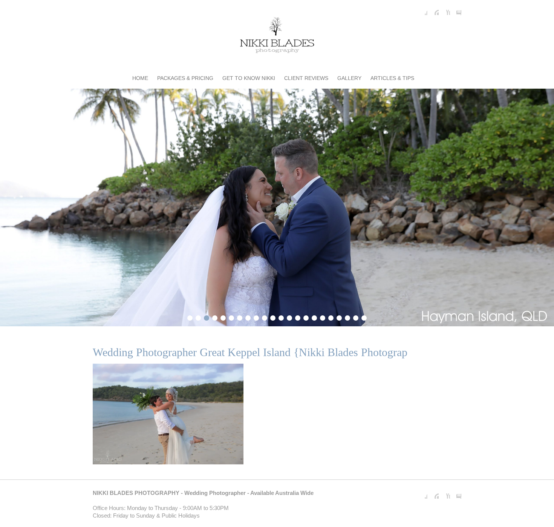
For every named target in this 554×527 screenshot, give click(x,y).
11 (272, 316)
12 (281, 316)
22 (364, 316)
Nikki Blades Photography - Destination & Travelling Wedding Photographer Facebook (421, 9)
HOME (140, 78)
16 (314, 316)
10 (264, 316)
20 (347, 316)
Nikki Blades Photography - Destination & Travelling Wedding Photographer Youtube (444, 9)
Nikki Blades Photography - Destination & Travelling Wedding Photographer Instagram (455, 9)
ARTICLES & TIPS (392, 78)
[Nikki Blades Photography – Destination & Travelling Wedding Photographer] (277, 36)
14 (297, 316)
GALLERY (349, 78)
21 (355, 316)
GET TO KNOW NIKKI (248, 78)
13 (289, 316)
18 (330, 316)
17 (322, 316)
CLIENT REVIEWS (306, 78)
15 (306, 316)
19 (339, 316)
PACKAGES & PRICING (185, 78)
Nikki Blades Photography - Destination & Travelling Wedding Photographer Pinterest (433, 9)
